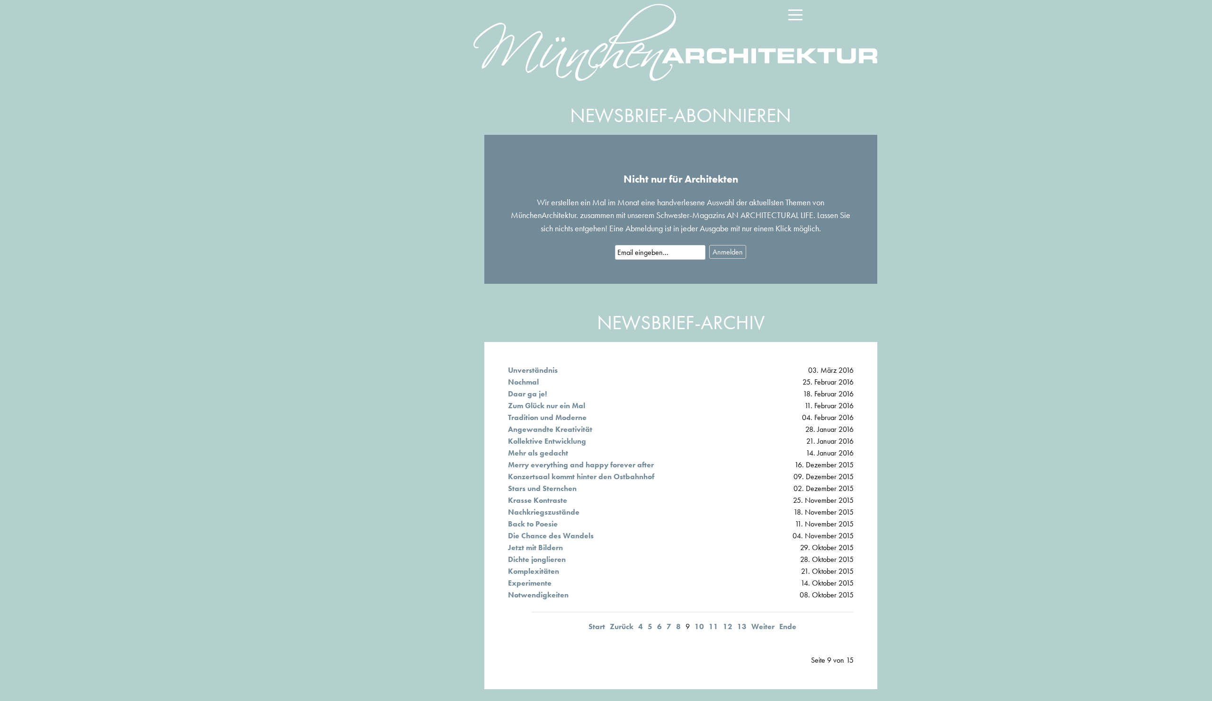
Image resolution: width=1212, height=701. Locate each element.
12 (727, 626)
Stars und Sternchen (542, 488)
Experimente (530, 583)
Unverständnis (533, 370)
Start (596, 626)
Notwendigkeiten (538, 595)
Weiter (763, 626)
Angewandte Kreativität (550, 429)
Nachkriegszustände (543, 512)
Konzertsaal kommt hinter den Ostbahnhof (581, 477)
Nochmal (523, 382)
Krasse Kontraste (537, 500)
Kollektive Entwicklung (547, 441)
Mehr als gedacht (538, 453)
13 (742, 626)
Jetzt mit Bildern (535, 547)
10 (699, 626)
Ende (787, 626)
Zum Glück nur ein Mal (546, 406)
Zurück (621, 626)
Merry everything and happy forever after (581, 465)
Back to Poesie (533, 524)
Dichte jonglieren (537, 559)
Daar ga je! (527, 394)
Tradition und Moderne (547, 417)
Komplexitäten (533, 571)
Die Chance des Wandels (551, 536)
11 (713, 626)
